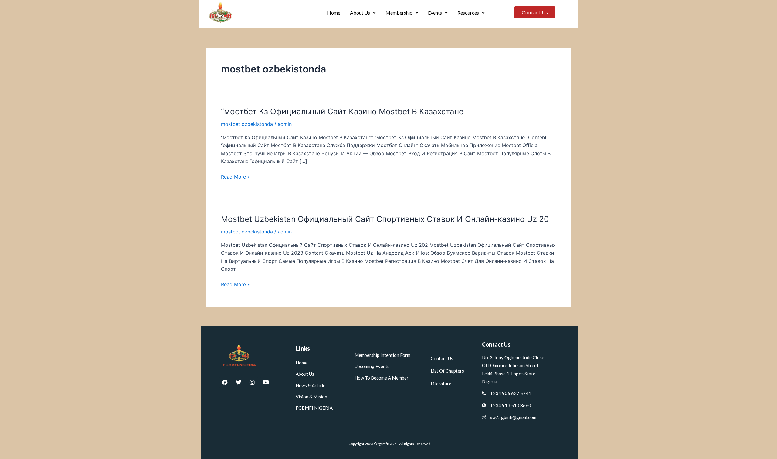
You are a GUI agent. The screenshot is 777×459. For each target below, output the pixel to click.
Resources (468, 12)
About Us (360, 12)
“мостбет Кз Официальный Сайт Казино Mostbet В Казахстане (342, 111)
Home (333, 12)
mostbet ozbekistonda (247, 124)
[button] (363, 12)
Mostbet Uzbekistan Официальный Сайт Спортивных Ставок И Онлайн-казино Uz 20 (385, 219)
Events (435, 12)
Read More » (235, 176)
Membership (398, 12)
